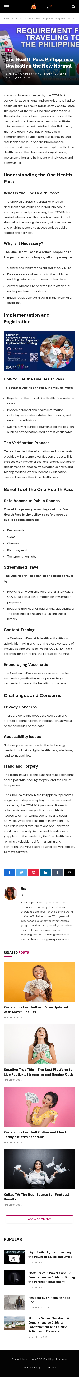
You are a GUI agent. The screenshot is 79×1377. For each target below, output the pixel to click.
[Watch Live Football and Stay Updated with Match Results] (39, 982)
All (9, 49)
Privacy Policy (32, 1367)
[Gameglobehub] (41, 6)
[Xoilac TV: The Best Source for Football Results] (39, 1169)
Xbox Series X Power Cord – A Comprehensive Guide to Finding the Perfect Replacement (51, 1277)
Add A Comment (39, 1219)
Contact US (52, 1367)
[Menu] (6, 6)
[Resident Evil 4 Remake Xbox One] (14, 1302)
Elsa (11, 74)
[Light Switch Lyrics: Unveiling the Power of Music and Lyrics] (14, 1257)
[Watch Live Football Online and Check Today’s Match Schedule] (39, 1106)
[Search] (73, 6)
